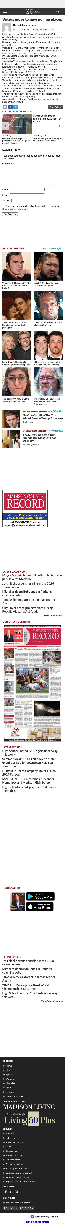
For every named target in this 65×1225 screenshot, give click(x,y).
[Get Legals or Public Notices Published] (25, 526)
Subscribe (10, 1138)
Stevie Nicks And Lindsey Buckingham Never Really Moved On (14, 325)
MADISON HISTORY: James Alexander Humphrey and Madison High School (28, 780)
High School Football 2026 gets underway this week (30, 752)
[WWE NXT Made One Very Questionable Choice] (48, 266)
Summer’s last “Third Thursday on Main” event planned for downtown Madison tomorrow (29, 762)
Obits (8, 1087)
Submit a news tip (14, 1155)
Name (6, 189)
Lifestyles (10, 1083)
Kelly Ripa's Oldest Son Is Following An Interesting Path (16, 363)
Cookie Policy (27, 1208)
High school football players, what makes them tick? (29, 788)
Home (9, 1065)
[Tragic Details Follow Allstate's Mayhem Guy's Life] (48, 305)
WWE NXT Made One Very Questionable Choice (46, 284)
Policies (9, 1146)
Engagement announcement (19, 1172)
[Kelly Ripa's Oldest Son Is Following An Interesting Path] (16, 345)
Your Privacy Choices (46, 1216)
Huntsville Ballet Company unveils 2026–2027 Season (29, 772)
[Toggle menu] (5, 11)
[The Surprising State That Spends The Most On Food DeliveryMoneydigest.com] (11, 439)
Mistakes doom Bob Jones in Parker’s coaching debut (27, 593)
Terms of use (12, 1151)
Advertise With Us (14, 1142)
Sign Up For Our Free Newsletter (21, 1181)
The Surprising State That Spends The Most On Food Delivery (40, 439)
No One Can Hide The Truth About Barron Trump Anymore (43, 418)
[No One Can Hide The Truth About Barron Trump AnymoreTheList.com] (11, 419)
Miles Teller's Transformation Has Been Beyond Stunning (47, 363)
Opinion (10, 1078)
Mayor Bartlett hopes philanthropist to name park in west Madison (16, 140)
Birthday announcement (17, 1168)
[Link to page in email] (5, 107)
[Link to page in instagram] (16, 1191)
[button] (57, 11)
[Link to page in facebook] (10, 107)
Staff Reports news (26, 24)
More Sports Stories (51, 1001)
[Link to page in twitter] (15, 107)
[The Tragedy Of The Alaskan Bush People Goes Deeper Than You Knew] (48, 381)
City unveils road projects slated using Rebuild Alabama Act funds (27, 609)
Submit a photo (13, 1159)
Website (6, 200)
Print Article (55, 107)
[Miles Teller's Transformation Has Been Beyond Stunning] (48, 345)
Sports (9, 1074)
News (8, 1070)
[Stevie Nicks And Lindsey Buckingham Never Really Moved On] (16, 305)
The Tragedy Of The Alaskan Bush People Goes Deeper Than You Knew (47, 401)
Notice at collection (37, 1221)
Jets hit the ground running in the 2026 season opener (47, 139)
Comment (8, 163)
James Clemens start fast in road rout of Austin (28, 601)
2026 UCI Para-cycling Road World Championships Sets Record (25, 986)
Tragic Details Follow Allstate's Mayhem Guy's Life (48, 323)
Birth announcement (15, 1164)
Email (5, 194)
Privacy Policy (11, 1208)
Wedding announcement (17, 1177)
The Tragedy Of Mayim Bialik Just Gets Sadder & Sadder (15, 400)
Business (10, 1092)
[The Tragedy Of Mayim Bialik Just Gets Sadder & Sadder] (16, 381)
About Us (10, 1133)
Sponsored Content (15, 1096)
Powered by (48, 411)
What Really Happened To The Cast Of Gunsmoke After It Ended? (16, 285)
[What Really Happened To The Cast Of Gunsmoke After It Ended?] (16, 266)
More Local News (53, 615)
